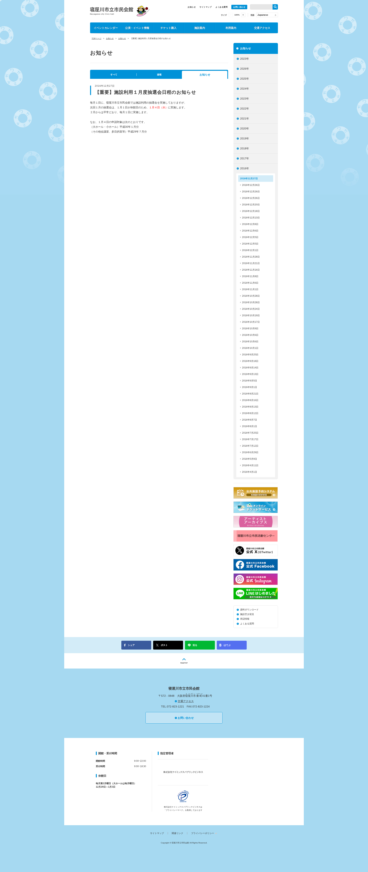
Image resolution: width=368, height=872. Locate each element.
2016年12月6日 (250, 230)
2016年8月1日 (249, 426)
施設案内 (199, 27)
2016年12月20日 (251, 204)
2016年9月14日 (250, 367)
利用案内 (231, 27)
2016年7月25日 (250, 432)
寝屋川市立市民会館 (119, 11)
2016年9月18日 (250, 361)
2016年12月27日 (249, 178)
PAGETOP (184, 661)
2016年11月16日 (251, 269)
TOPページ (96, 38)
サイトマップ (206, 7)
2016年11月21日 (251, 263)
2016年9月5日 (249, 380)
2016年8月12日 (250, 413)
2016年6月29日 (250, 452)
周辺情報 (244, 619)
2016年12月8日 (250, 224)
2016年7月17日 (250, 439)
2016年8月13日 (250, 406)
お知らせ (192, 7)
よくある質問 (221, 7)
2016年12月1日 (250, 250)
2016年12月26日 (251, 185)
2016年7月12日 (250, 446)
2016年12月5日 (250, 237)
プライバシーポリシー (202, 833)
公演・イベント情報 (137, 27)
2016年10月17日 (251, 322)
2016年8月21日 (250, 393)
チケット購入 (168, 27)
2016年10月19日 (251, 315)
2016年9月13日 (250, 374)
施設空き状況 (247, 614)
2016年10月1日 (250, 348)
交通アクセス (262, 27)
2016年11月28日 (251, 256)
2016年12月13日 (251, 217)
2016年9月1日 (249, 387)
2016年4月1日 (249, 472)
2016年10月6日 (250, 335)
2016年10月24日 (251, 309)
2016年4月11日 (250, 465)
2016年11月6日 (250, 283)
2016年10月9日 (250, 328)
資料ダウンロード (249, 609)
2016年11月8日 (250, 276)
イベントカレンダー (106, 27)
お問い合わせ (239, 7)
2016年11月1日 (250, 289)
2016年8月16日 (250, 400)
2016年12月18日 (251, 211)
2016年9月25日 (250, 354)
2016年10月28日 (251, 296)
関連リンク (177, 833)
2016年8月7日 (249, 419)
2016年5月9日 (249, 459)
